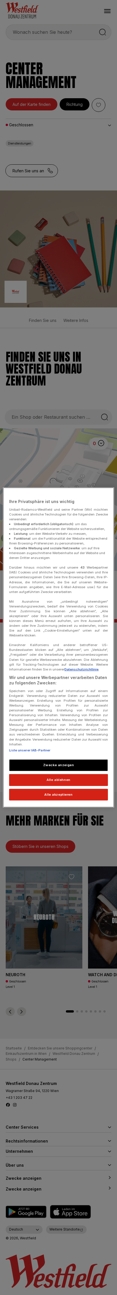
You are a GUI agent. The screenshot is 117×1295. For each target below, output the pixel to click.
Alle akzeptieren (58, 794)
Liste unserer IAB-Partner (29, 750)
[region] (58, 647)
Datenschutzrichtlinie (81, 669)
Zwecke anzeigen (58, 765)
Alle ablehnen (58, 779)
